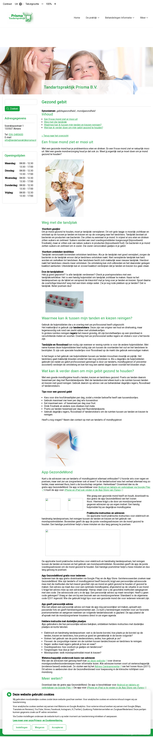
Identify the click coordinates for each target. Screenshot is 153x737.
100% (49, 4)
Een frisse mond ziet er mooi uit (61, 119)
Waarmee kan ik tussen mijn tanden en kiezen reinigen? (73, 124)
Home (77, 17)
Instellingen (21, 727)
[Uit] (21, 4)
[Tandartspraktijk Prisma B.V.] (20, 17)
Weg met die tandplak (55, 122)
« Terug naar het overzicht (55, 135)
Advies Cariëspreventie (107, 666)
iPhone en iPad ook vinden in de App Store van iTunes (92, 490)
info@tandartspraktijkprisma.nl (20, 140)
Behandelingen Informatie (118, 17)
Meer (143, 17)
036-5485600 (16, 134)
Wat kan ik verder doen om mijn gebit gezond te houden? (73, 127)
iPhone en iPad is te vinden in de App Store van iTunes (115, 687)
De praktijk (91, 17)
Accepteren (57, 727)
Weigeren (39, 727)
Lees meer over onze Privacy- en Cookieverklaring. (38, 720)
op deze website (96, 660)
